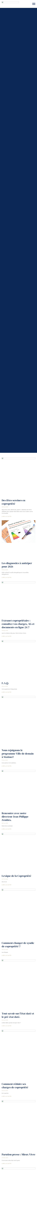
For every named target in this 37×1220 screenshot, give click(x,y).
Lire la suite (6, 516)
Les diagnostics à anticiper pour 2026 (17, 564)
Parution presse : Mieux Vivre (18, 1154)
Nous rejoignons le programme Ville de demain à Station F (18, 753)
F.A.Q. (5, 683)
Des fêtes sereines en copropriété (13, 502)
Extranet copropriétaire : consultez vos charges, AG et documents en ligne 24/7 (18, 624)
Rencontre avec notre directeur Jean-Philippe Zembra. (15, 816)
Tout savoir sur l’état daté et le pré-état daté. (18, 1015)
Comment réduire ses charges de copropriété (15, 1085)
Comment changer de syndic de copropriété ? (18, 944)
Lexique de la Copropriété (16, 876)
